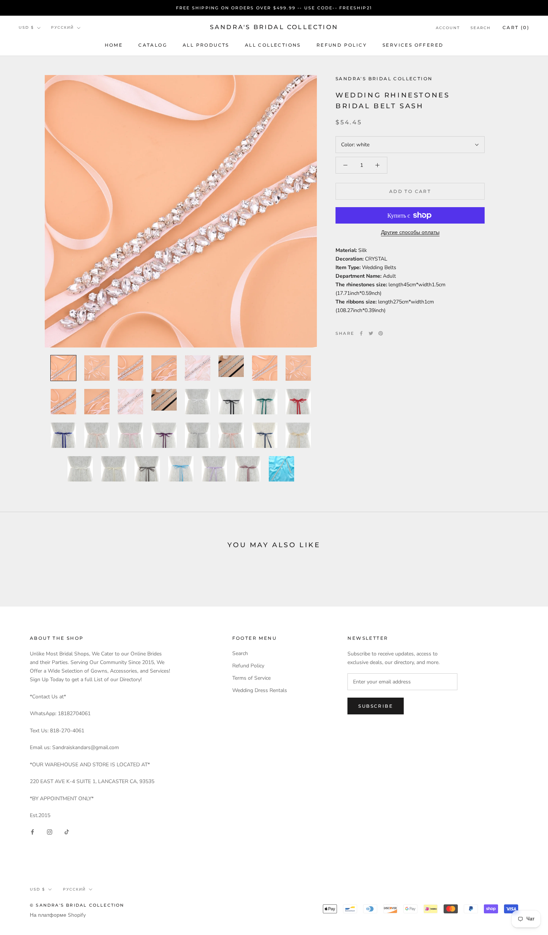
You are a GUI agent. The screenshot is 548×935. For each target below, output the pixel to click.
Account (448, 27)
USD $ (26, 27)
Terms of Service (251, 678)
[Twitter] (371, 333)
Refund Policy (341, 45)
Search (480, 27)
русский (62, 27)
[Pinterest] (380, 333)
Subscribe (375, 706)
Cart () (516, 27)
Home (114, 45)
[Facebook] (361, 333)
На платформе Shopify (58, 915)
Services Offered (412, 45)
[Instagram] (49, 831)
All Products (206, 45)
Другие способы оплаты (410, 232)
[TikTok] (66, 831)
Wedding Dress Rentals (259, 690)
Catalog (152, 45)
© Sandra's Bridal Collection (77, 905)
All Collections (273, 45)
